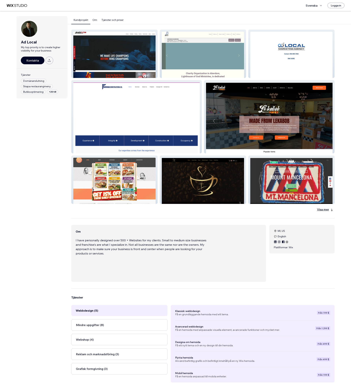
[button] (114, 54)
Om (95, 20)
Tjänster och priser (112, 20)
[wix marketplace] (17, 5)
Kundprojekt (80, 20)
